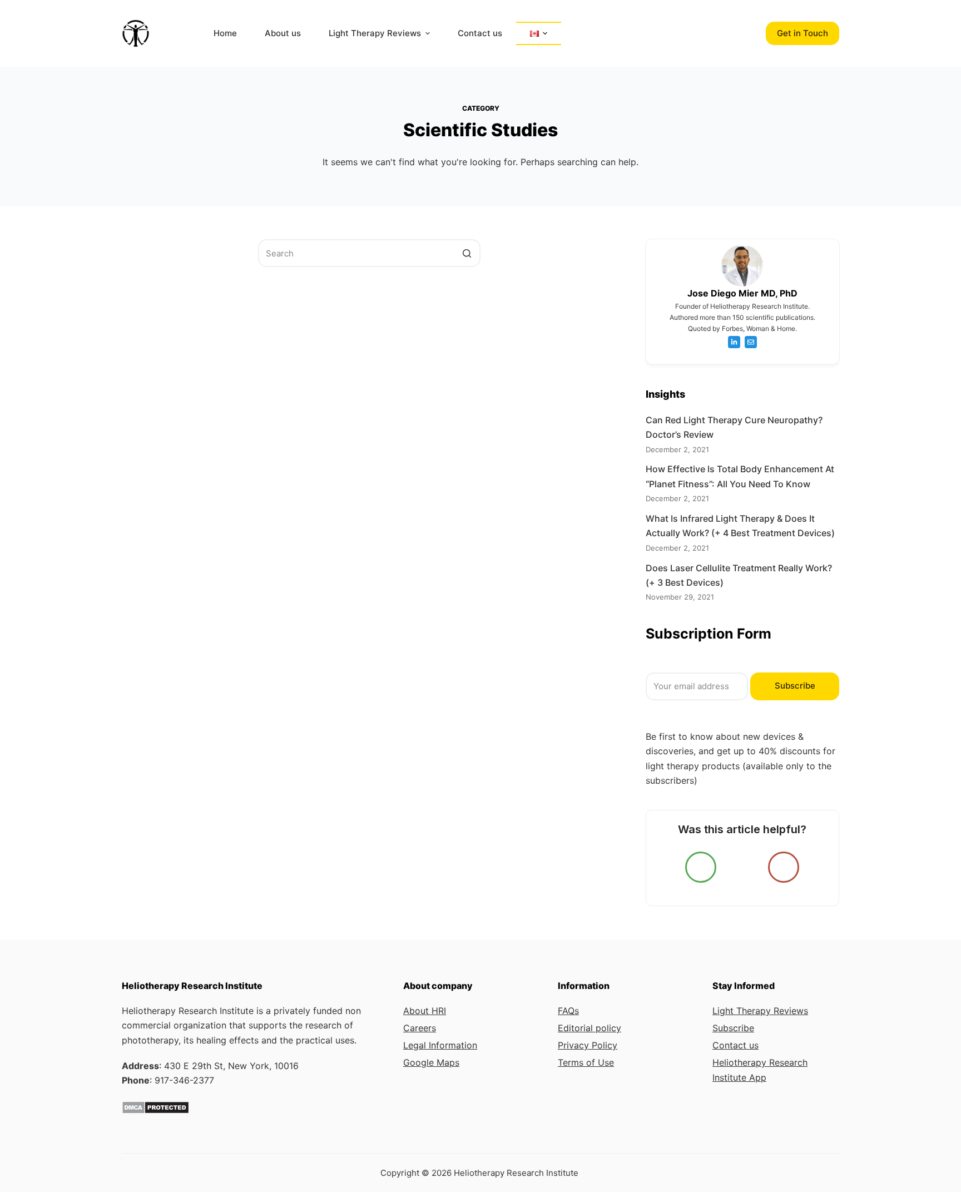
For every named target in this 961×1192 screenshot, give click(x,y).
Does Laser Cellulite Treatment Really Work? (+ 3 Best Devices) (739, 575)
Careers (419, 1027)
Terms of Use (586, 1062)
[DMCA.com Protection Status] (155, 1106)
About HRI (424, 1010)
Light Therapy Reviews (375, 33)
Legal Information (440, 1045)
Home (225, 33)
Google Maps (431, 1062)
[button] (427, 33)
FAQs (568, 1010)
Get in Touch (802, 33)
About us (283, 33)
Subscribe (795, 685)
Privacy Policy (587, 1045)
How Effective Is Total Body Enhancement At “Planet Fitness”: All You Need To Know (740, 476)
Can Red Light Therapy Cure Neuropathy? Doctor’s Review (734, 427)
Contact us (480, 33)
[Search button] (467, 253)
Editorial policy (589, 1027)
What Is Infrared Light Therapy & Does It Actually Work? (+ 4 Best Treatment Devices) (740, 525)
